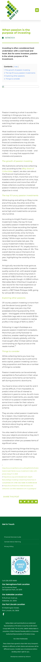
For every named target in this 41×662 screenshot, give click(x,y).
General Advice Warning (12, 542)
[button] (37, 10)
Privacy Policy (9, 546)
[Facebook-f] (3, 614)
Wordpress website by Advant (20, 656)
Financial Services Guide (12, 537)
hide (15, 67)
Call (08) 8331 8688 (9, 581)
